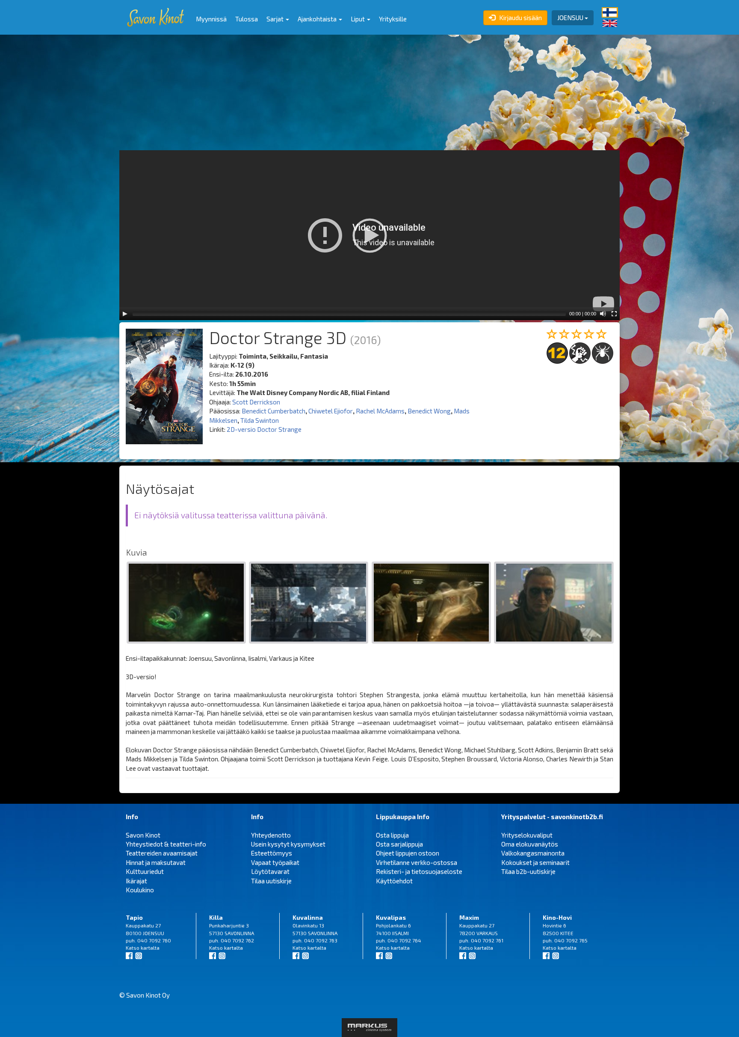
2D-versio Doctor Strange (264, 429)
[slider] (349, 314)
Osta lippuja (392, 835)
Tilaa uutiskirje (271, 881)
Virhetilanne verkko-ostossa (416, 862)
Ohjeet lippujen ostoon (407, 853)
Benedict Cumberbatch (273, 411)
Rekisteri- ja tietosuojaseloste (419, 871)
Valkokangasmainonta (533, 853)
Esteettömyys (271, 853)
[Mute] (603, 313)
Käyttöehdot (394, 881)
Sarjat (275, 19)
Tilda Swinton (259, 420)
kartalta (150, 948)
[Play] (124, 313)
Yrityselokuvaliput (527, 835)
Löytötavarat (270, 871)
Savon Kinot (143, 835)
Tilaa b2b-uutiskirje (528, 871)
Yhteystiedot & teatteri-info (166, 844)
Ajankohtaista (318, 19)
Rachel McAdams (380, 411)
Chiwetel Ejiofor (330, 411)
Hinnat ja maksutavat (156, 862)
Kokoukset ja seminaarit (535, 862)
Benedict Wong (429, 411)
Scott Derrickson (256, 402)
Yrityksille (393, 19)
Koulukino (140, 890)
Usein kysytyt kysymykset (288, 844)
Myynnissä (211, 19)
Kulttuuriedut (145, 871)
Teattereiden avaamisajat (162, 853)
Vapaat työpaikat (275, 862)
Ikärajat (136, 881)
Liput (358, 19)
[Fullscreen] (614, 313)
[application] (369, 235)
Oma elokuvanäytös (529, 844)
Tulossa (246, 19)
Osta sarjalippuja (399, 844)
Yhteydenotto (271, 835)
